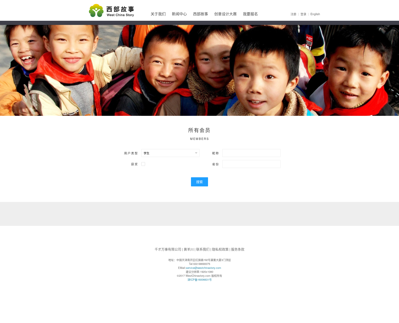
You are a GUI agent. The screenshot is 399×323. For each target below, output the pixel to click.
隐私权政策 (220, 249)
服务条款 (237, 249)
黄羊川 (189, 249)
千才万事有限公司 (168, 249)
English (315, 14)
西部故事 (200, 13)
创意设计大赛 (225, 13)
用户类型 (131, 153)
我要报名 (250, 13)
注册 (293, 14)
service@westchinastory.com (203, 268)
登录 (303, 14)
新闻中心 (179, 13)
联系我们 (202, 249)
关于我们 (158, 13)
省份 (215, 164)
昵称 (215, 153)
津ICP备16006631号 (199, 279)
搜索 (199, 181)
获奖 (134, 164)
